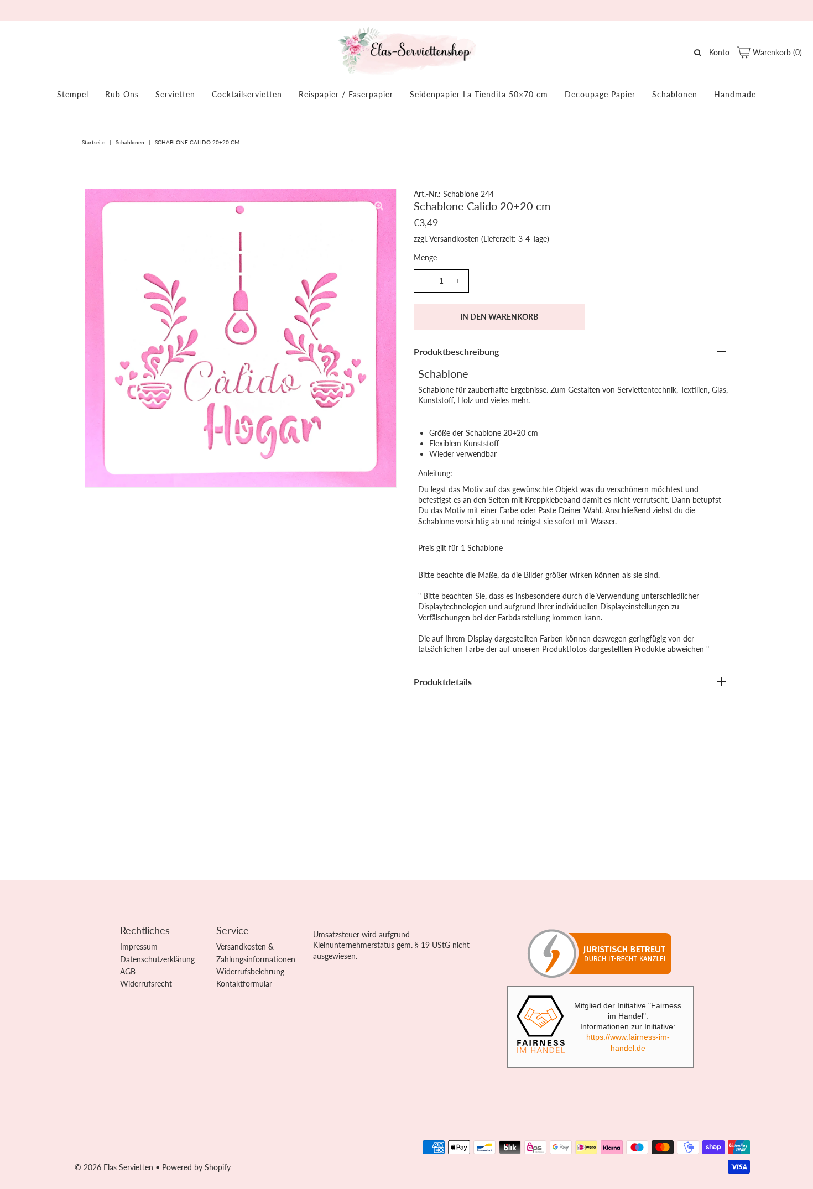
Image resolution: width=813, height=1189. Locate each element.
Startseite (93, 142)
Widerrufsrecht (146, 983)
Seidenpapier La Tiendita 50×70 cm (479, 94)
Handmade (735, 94)
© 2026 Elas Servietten (114, 1167)
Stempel (72, 94)
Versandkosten (454, 238)
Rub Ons (122, 94)
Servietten (175, 94)
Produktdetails (443, 681)
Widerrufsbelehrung (250, 971)
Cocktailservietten (247, 94)
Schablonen (674, 94)
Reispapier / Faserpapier (346, 94)
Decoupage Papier (600, 94)
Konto (719, 52)
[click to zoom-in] (379, 206)
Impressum (139, 946)
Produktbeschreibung (456, 351)
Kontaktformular (244, 983)
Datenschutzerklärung (157, 959)
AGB (128, 971)
